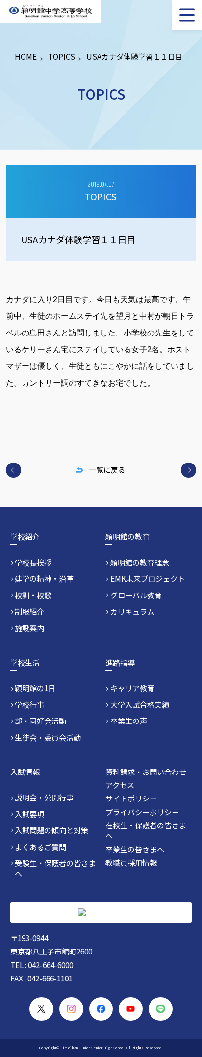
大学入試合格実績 (139, 704)
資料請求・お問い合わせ (145, 771)
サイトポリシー (131, 798)
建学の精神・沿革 (44, 578)
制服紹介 (29, 611)
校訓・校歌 (33, 595)
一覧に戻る (107, 469)
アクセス (119, 784)
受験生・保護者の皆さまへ (55, 868)
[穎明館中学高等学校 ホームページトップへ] (50, 11)
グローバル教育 (136, 595)
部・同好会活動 (40, 721)
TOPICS (61, 56)
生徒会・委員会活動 (48, 737)
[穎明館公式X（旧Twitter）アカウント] (41, 1009)
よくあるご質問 (40, 847)
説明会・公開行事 (44, 797)
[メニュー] (187, 15)
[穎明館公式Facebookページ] (101, 1009)
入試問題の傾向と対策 (51, 830)
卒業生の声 (128, 721)
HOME (26, 56)
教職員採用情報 (131, 862)
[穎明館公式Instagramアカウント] (71, 1009)
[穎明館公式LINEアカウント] (161, 1009)
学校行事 (29, 704)
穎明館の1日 (35, 688)
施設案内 (29, 628)
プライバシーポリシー (142, 811)
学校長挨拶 (33, 562)
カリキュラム (132, 611)
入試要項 (29, 814)
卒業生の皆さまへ (134, 849)
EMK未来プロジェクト (147, 578)
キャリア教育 (132, 688)
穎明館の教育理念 (139, 562)
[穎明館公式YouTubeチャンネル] (131, 1009)
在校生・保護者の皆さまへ (145, 830)
